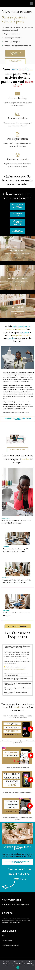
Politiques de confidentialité (10, 945)
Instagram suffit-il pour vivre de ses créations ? (16, 693)
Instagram (6, 610)
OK (18, 967)
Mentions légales (7, 940)
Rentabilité (5, 577)
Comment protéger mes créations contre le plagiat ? (18, 688)
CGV (3, 936)
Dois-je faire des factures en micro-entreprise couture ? (16, 679)
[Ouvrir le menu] (31, 3)
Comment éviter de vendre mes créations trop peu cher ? (18, 683)
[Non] (33, 965)
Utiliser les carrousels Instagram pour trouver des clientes (17, 792)
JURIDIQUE (6, 546)
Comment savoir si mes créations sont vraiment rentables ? (17, 674)
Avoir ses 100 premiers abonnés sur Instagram (17, 767)
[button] (17, 647)
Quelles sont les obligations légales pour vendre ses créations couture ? (17, 646)
